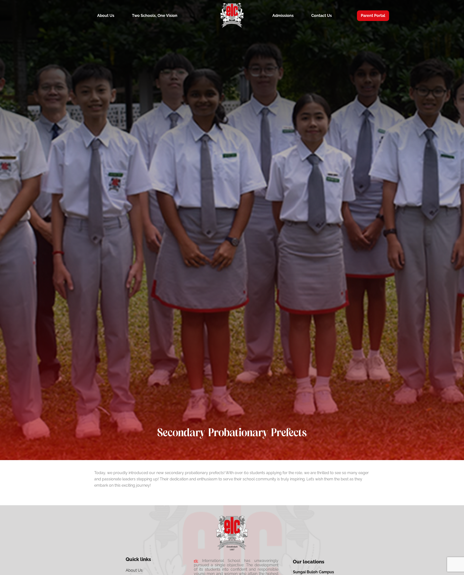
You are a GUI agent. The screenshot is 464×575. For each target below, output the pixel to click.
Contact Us (321, 15)
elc (196, 561)
